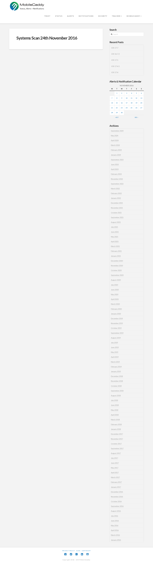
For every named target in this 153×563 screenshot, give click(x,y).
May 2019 (114, 352)
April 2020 (115, 299)
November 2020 (117, 265)
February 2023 (116, 174)
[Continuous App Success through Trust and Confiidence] (27, 6)
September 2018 (117, 391)
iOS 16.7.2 (115, 54)
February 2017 (116, 482)
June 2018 (115, 405)
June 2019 (115, 347)
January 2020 (116, 314)
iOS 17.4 (114, 72)
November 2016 (117, 497)
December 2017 (117, 434)
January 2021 (116, 256)
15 (117, 103)
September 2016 (117, 506)
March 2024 (115, 145)
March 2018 (115, 420)
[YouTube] (87, 554)
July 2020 (114, 285)
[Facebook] (65, 554)
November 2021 (117, 208)
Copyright (86, 550)
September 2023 (117, 160)
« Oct (117, 117)
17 (126, 103)
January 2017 (116, 487)
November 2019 (117, 323)
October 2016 (116, 501)
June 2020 (115, 290)
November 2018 (117, 381)
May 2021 (114, 237)
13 (141, 98)
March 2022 (115, 188)
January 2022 (116, 198)
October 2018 (116, 386)
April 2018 (115, 415)
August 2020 (116, 280)
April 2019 (115, 357)
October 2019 (116, 328)
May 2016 (114, 525)
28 (112, 112)
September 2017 (117, 448)
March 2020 (115, 304)
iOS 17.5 (114, 60)
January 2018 (116, 429)
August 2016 (116, 511)
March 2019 (115, 362)
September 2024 (117, 131)
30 (122, 112)
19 (136, 103)
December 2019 (117, 318)
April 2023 (115, 169)
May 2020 (114, 294)
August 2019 (116, 338)
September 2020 (117, 275)
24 (126, 108)
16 (122, 103)
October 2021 (116, 213)
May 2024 (114, 136)
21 (112, 108)
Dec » (136, 117)
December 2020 (117, 261)
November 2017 (117, 439)
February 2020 (116, 309)
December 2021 (117, 203)
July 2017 (114, 458)
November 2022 (117, 179)
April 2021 (115, 241)
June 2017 (115, 463)
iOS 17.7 (114, 48)
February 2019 (116, 367)
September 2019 (117, 333)
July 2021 (114, 227)
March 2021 (115, 246)
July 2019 (114, 343)
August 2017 (116, 453)
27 (141, 108)
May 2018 (114, 410)
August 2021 (116, 222)
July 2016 (114, 516)
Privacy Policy (68, 550)
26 (136, 108)
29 (117, 112)
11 (131, 98)
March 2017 (115, 477)
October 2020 (116, 270)
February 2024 (116, 150)
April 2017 (115, 472)
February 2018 (116, 424)
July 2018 (114, 400)
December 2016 (117, 492)
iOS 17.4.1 (115, 66)
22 (117, 108)
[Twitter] (71, 554)
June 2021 (115, 232)
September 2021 (117, 217)
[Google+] (76, 554)
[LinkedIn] (82, 554)
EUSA (78, 550)
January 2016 (116, 540)
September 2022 (117, 184)
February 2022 (116, 193)
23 (122, 108)
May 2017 (114, 468)
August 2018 (116, 395)
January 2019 (116, 371)
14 (112, 103)
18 (131, 103)
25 (131, 108)
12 (136, 98)
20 (141, 103)
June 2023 (115, 164)
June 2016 (115, 521)
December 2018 (117, 376)
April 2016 (115, 530)
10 (126, 98)
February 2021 (116, 251)
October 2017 (116, 444)
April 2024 (115, 140)
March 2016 (115, 535)
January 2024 (116, 155)
